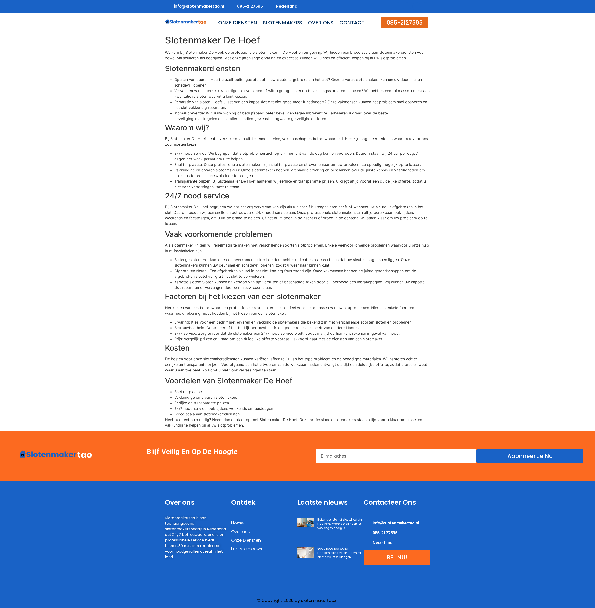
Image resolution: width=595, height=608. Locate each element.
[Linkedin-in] (416, 6)
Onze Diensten (237, 22)
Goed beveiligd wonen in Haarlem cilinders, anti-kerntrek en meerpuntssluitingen (339, 553)
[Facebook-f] (398, 6)
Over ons (321, 22)
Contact (351, 22)
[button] (404, 22)
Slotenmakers (282, 22)
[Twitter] (407, 6)
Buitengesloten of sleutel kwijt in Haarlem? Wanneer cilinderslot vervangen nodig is (339, 524)
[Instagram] (426, 6)
